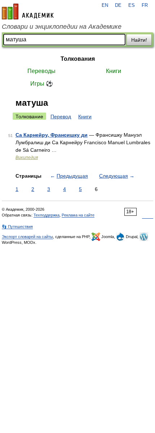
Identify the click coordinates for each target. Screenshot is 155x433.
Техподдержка (46, 215)
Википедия (26, 157)
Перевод (60, 116)
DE (118, 5)
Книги (113, 71)
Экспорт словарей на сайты (27, 236)
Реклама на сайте (78, 215)
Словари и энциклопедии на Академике (61, 26)
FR (145, 5)
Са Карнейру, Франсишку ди (51, 135)
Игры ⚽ (41, 84)
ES (131, 5)
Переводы (41, 71)
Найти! (139, 40)
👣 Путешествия (17, 226)
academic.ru (28, 11)
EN (105, 5)
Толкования (78, 59)
